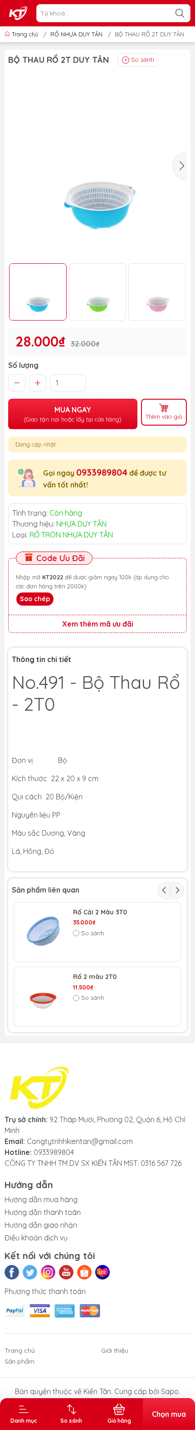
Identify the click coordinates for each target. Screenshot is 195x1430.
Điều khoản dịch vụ (36, 1237)
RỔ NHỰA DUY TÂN (76, 34)
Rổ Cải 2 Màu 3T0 (100, 912)
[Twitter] (30, 1272)
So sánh (142, 59)
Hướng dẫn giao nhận (41, 1224)
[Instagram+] (48, 1272)
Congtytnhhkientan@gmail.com (80, 1141)
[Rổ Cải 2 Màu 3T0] (43, 932)
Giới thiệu (114, 1350)
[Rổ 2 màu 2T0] (43, 997)
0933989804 (101, 472)
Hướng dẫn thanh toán (43, 1212)
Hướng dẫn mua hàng (41, 1199)
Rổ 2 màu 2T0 (95, 977)
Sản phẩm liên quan (45, 889)
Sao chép (35, 599)
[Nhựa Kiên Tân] (18, 13)
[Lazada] (102, 1272)
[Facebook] (12, 1272)
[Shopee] (84, 1272)
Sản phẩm (19, 1361)
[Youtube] (66, 1272)
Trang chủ (25, 34)
